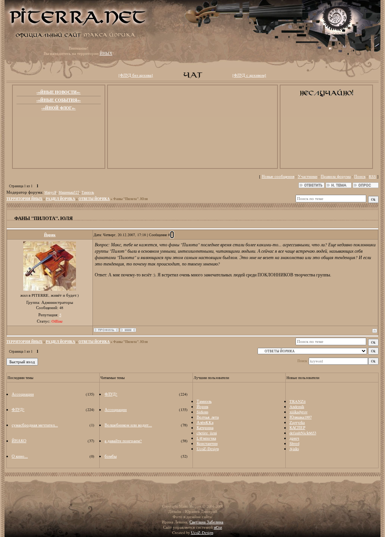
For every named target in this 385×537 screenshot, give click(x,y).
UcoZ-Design (208, 448)
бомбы (111, 456)
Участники (307, 176)
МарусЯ (50, 192)
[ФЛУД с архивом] (249, 75)
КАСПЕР (297, 427)
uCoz (218, 527)
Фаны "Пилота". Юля (130, 198)
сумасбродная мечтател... (35, 425)
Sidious (202, 411)
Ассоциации (23, 394)
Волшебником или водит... (128, 425)
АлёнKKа (205, 422)
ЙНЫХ (106, 53)
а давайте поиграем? (123, 440)
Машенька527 (69, 192)
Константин (207, 443)
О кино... (20, 456)
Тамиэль (88, 192)
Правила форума (336, 176)
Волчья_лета (208, 417)
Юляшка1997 (301, 417)
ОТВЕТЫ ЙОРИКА (94, 198)
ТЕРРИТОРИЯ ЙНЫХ (24, 198)
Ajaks (294, 448)
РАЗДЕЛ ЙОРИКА (60, 198)
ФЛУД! (18, 409)
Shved (294, 443)
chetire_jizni (207, 432)
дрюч (294, 438)
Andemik (297, 406)
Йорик (50, 234)
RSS (372, 176)
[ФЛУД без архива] (135, 75)
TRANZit (298, 401)
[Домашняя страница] (128, 330)
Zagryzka (297, 422)
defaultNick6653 (303, 432)
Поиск (359, 176)
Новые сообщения (278, 176)
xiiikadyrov (299, 411)
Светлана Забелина (206, 522)
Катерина (205, 427)
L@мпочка (206, 438)
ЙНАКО (19, 440)
